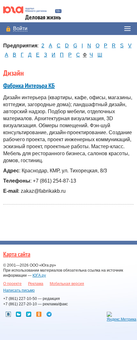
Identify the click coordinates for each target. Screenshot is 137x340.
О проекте (12, 283)
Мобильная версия (67, 283)
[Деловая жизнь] (27, 9)
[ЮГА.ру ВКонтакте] (8, 314)
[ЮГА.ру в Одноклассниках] (38, 314)
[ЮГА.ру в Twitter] (28, 314)
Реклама (35, 283)
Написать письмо (19, 290)
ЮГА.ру (39, 275)
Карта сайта (16, 254)
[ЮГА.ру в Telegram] (49, 314)
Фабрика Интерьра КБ (29, 85)
